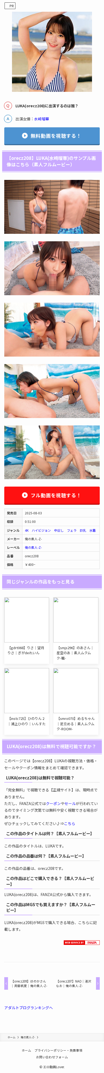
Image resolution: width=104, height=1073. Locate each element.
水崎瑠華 (41, 118)
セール (70, 803)
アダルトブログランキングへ (28, 1007)
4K (27, 530)
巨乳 (83, 530)
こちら (69, 823)
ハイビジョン (41, 530)
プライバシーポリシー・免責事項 (58, 1050)
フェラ (72, 530)
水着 (92, 530)
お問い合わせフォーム (52, 1057)
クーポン (53, 803)
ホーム (26, 1050)
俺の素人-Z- (33, 547)
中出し (59, 530)
